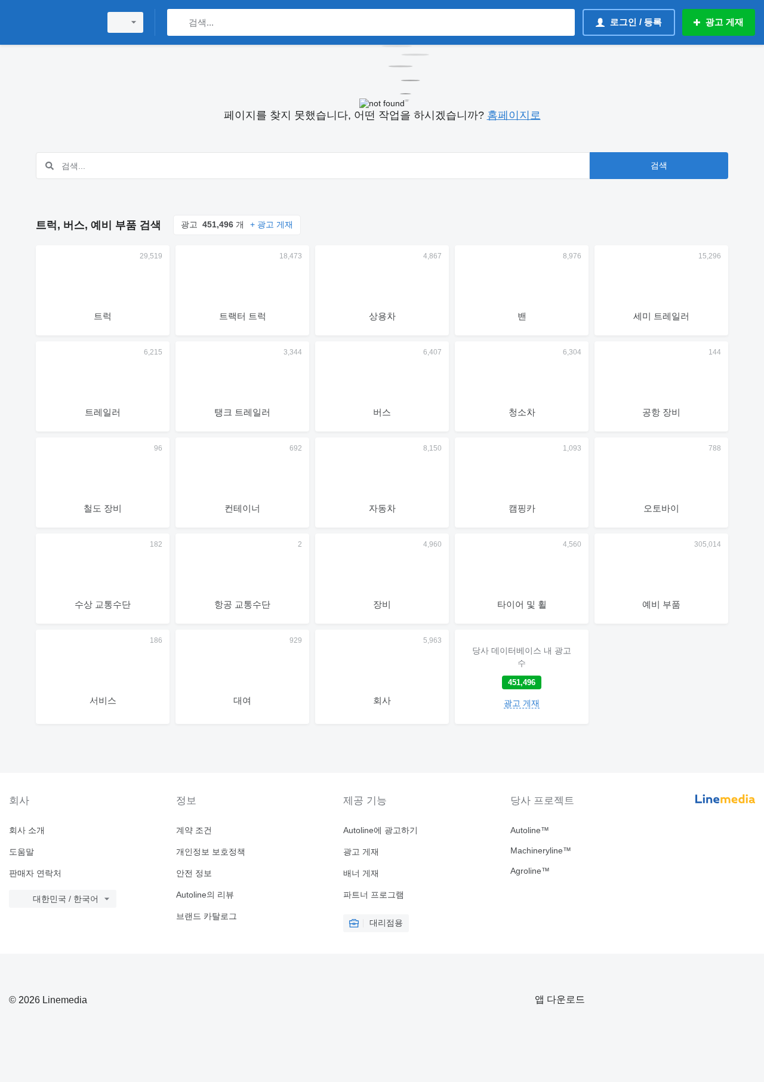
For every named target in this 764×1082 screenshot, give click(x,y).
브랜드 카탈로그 (206, 916)
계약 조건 (194, 830)
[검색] (178, 22)
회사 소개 (27, 830)
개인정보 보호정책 (210, 851)
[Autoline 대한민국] (51, 22)
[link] (522, 677)
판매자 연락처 (35, 873)
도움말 (21, 851)
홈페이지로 (514, 115)
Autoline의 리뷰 (205, 894)
